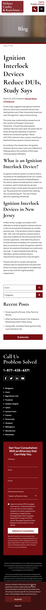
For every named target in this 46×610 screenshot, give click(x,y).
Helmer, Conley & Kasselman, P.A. (14, 563)
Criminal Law (8, 101)
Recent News (31, 98)
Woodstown (10, 431)
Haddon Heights (12, 404)
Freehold (9, 400)
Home (5, 45)
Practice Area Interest (16, 491)
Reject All (18, 606)
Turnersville (10, 419)
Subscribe (24, 337)
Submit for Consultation (23, 531)
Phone (10, 481)
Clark (7, 392)
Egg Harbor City (11, 396)
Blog (11, 45)
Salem (7, 407)
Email (10, 470)
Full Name (11, 459)
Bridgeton (9, 388)
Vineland (8, 423)
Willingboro (10, 427)
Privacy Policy (12, 547)
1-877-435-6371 (16, 370)
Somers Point (10, 411)
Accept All (18, 599)
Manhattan (9, 434)
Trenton (8, 415)
